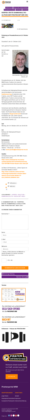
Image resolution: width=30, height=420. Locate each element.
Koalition (21, 194)
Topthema (25, 9)
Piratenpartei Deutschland (8, 398)
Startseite (18, 9)
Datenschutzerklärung (20, 401)
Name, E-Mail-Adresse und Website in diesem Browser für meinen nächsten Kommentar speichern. (13, 253)
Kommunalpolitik (7, 196)
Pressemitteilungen (9, 9)
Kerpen (14, 194)
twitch (14, 415)
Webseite (4, 246)
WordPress (9, 410)
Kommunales (9, 7)
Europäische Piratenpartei (8, 401)
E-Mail (3, 239)
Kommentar (5, 214)
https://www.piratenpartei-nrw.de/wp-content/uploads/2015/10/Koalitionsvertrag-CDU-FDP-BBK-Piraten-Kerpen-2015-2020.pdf (15, 161)
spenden (11, 376)
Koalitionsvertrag (7, 94)
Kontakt (17, 396)
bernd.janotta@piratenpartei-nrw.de (17, 149)
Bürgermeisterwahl (15, 114)
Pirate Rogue (8, 411)
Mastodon (18, 415)
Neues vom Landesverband (21, 7)
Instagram (11, 415)
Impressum (18, 398)
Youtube (16, 415)
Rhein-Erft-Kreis (19, 196)
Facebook (9, 415)
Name (3, 232)
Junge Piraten (5, 396)
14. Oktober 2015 (6, 20)
